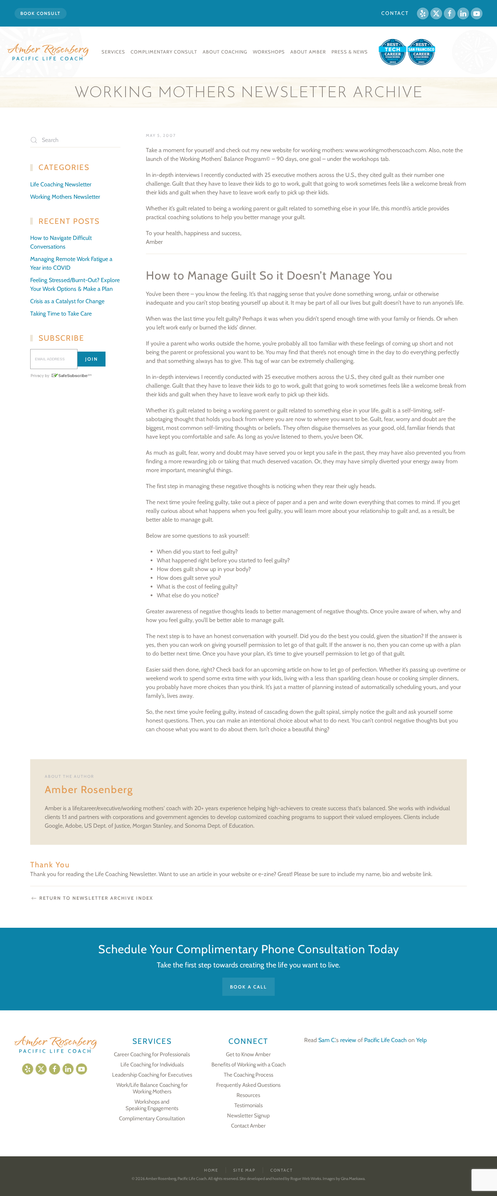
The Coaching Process (248, 1075)
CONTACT (395, 13)
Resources (248, 1095)
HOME (211, 1170)
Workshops (269, 52)
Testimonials (248, 1105)
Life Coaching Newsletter (60, 184)
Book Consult (40, 13)
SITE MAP (244, 1170)
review (348, 1040)
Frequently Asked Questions (248, 1085)
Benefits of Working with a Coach (248, 1064)
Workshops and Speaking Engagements (152, 1105)
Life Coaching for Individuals (152, 1064)
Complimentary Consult (164, 52)
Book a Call (248, 987)
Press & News (349, 52)
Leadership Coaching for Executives (152, 1075)
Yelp (421, 1040)
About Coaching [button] (225, 52)
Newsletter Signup (248, 1115)
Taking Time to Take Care (61, 313)
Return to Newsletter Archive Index (96, 898)
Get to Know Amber (248, 1054)
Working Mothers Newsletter (65, 196)
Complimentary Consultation (152, 1118)
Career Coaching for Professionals (152, 1054)
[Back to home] (49, 52)
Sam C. (326, 1040)
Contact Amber (248, 1125)
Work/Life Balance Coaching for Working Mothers (152, 1088)
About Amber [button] (308, 52)
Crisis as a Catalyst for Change (67, 301)
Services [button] (113, 52)
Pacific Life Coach (385, 1040)
